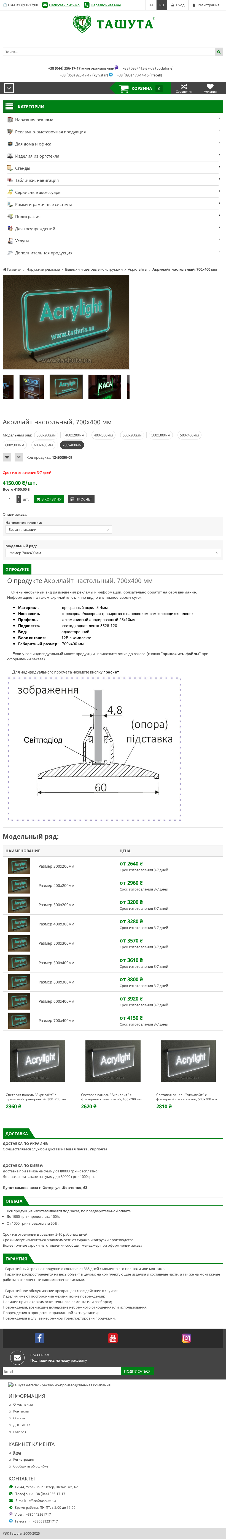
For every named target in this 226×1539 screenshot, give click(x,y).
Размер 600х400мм (56, 1001)
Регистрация (23, 1459)
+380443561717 (38, 1514)
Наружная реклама (33, 119)
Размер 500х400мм (56, 962)
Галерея (19, 1432)
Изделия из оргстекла (36, 156)
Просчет (84, 499)
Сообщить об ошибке (30, 1466)
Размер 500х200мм (56, 904)
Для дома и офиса (32, 144)
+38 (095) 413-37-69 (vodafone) (148, 68)
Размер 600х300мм (56, 982)
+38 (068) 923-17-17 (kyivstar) (84, 75)
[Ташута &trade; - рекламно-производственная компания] (113, 24)
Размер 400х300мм (56, 924)
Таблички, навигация (36, 180)
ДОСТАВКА (22, 1425)
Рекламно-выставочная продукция (50, 131)
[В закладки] (7, 457)
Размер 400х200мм (56, 885)
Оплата (19, 1418)
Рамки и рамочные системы (43, 204)
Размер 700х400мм (25, 552)
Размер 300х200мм (56, 866)
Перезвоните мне (106, 4)
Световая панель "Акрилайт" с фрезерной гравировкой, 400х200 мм (111, 1097)
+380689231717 (45, 1521)
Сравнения (184, 91)
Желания (210, 91)
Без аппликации (22, 529)
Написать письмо (64, 4)
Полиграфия (27, 216)
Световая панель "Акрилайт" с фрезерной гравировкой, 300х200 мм (36, 1097)
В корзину (51, 499)
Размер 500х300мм (56, 943)
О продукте (17, 569)
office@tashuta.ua (42, 1500)
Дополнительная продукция (43, 252)
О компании (23, 1404)
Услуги (21, 240)
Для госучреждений (34, 228)
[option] (66, 322)
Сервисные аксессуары (37, 192)
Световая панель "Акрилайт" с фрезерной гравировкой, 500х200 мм (186, 1097)
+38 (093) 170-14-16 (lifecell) (139, 75)
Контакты (21, 1411)
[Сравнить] (19, 457)
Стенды (22, 168)
